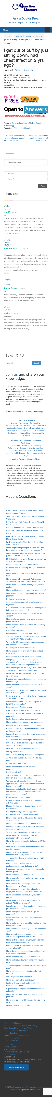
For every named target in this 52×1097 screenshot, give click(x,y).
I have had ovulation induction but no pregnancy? (26, 722)
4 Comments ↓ (29, 70)
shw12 (7, 212)
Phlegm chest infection (23, 128)
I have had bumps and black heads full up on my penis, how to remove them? (25, 554)
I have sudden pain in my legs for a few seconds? (26, 590)
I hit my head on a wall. (15, 751)
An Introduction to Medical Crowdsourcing (20, 1025)
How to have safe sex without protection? (22, 814)
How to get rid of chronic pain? (18, 797)
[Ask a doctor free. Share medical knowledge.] (26, 7)
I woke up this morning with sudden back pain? (25, 754)
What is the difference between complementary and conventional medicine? (25, 643)
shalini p (8, 313)
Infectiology (23, 123)
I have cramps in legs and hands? (19, 874)
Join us (12, 374)
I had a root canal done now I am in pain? (23, 748)
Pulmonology (9, 125)
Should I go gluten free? (15, 630)
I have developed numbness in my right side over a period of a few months (26, 952)
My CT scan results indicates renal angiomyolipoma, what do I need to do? (22, 864)
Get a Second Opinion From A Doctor (19, 1028)
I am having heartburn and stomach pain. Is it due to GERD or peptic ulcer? (26, 702)
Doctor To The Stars (12, 1040)
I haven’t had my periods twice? (19, 1005)
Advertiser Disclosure (12, 1049)
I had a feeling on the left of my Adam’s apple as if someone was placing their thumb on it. (26, 668)
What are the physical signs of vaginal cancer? (24, 832)
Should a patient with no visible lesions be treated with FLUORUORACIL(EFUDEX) (26, 637)
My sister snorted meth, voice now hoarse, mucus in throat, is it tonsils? (15, 138)
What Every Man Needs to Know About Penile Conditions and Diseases (24, 511)
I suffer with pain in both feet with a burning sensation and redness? (23, 984)
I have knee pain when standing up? (20, 980)
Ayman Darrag (11, 288)
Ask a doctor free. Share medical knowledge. (29, 1087)
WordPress (36, 1089)
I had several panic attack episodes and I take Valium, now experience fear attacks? (24, 935)
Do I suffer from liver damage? (18, 599)
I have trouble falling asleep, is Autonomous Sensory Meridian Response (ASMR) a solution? (25, 580)
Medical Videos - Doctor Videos (16, 1035)
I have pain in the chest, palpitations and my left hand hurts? (38, 138)
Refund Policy (9, 1054)
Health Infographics (11, 1038)
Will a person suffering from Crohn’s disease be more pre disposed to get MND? (25, 776)
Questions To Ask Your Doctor (16, 1030)
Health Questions (11, 1033)
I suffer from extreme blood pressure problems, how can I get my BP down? (25, 884)
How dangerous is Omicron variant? (20, 647)
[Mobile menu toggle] (47, 30)
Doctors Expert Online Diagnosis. (26, 22)
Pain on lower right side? (16, 763)
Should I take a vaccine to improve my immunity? (25, 739)
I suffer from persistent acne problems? (22, 719)
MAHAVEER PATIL (13, 248)
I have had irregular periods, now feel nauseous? (25, 956)
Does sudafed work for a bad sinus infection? (24, 656)
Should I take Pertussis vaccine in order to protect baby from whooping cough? (26, 608)
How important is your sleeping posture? (22, 811)
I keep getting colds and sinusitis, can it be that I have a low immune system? (25, 941)
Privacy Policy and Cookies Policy (17, 1051)
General (39, 36)
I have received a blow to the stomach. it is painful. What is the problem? (23, 901)
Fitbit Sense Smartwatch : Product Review (23, 710)
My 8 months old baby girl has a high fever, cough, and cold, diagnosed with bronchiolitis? (24, 890)
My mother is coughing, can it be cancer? (22, 633)
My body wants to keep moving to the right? (23, 725)
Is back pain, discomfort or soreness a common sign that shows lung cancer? (25, 827)
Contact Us (8, 1044)
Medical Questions (23, 36)
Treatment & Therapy (12, 1023)
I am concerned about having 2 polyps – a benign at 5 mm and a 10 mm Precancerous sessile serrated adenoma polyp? (26, 791)
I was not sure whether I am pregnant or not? (24, 823)
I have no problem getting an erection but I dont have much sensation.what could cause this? (25, 548)
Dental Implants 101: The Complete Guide (23, 564)
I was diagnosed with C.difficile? (19, 976)
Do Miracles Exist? (13, 772)
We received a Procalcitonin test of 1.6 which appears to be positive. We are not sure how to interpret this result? (25, 783)
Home (8, 36)
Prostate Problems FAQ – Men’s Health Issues (24, 527)
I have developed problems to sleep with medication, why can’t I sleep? (22, 836)
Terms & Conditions (11, 1046)
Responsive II (16, 1089)
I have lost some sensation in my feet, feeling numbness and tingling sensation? (24, 853)
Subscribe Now (16, 1067)
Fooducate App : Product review (19, 707)
